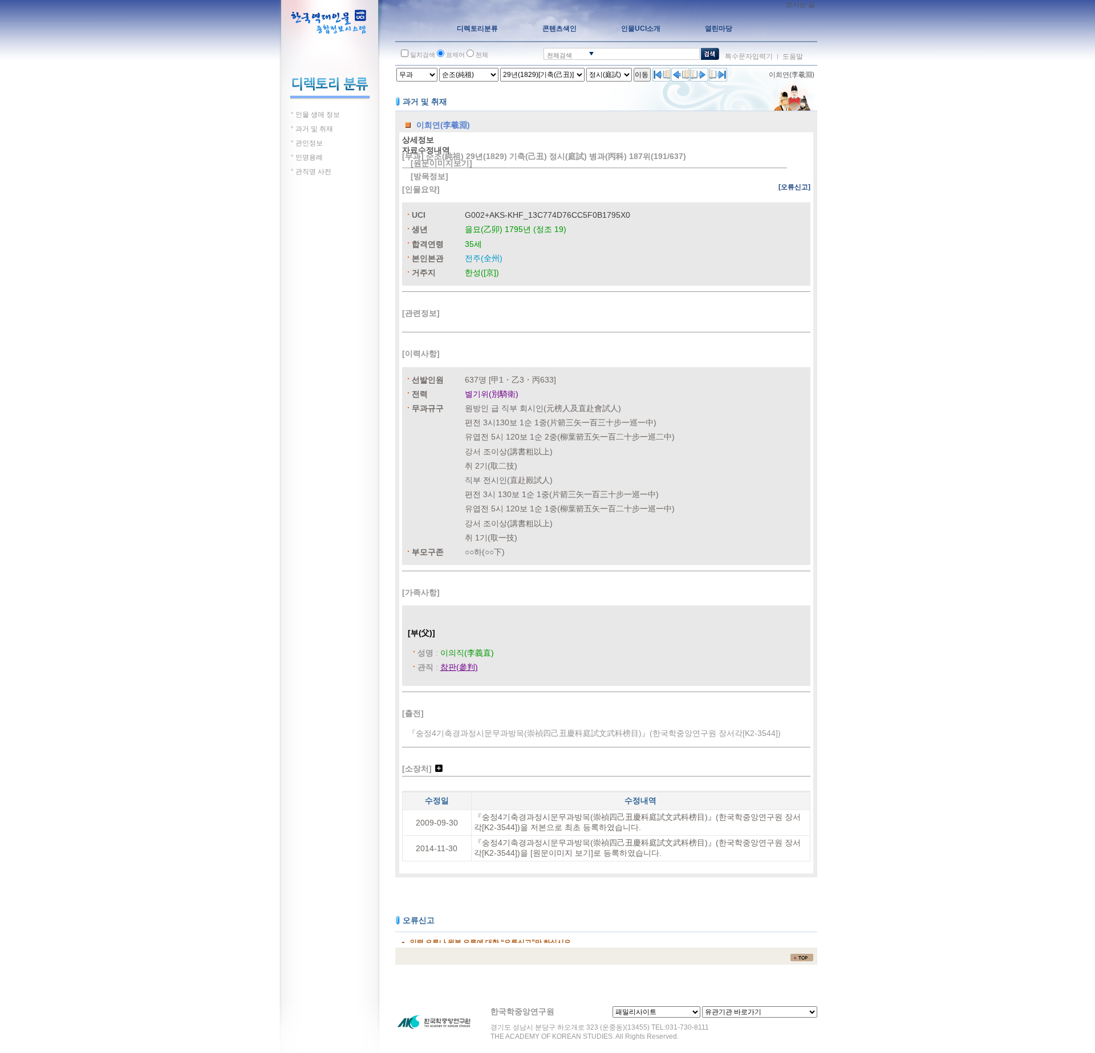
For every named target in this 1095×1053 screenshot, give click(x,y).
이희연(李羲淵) (791, 75)
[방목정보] (429, 176)
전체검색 (559, 55)
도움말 (792, 56)
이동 (641, 75)
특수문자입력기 (749, 56)
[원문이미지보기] (441, 163)
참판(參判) (459, 667)
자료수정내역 (426, 150)
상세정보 (418, 139)
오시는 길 (800, 5)
